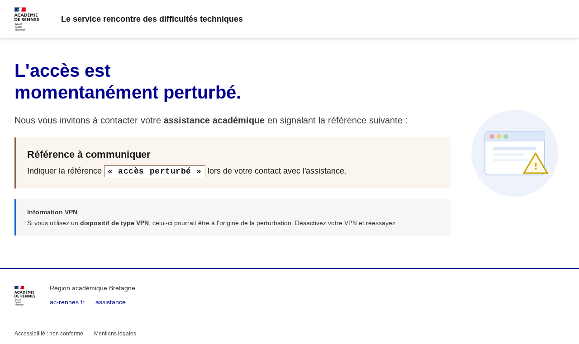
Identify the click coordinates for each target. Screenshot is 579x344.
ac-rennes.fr (67, 302)
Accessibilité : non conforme (48, 333)
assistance (110, 302)
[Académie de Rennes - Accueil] (24, 296)
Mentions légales (115, 333)
